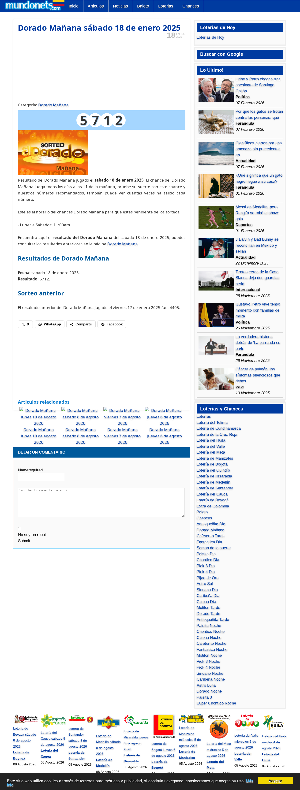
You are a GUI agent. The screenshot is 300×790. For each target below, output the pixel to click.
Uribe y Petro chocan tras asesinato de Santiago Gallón (258, 85)
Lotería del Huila (211, 440)
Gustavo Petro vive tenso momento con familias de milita (258, 310)
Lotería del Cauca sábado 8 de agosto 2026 (53, 738)
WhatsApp (52, 324)
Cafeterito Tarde (211, 536)
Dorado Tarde (208, 613)
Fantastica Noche (212, 649)
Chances (190, 6)
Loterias (165, 6)
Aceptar (275, 780)
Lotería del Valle (211, 446)
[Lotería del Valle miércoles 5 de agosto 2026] (246, 729)
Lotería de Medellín (213, 482)
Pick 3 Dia (206, 566)
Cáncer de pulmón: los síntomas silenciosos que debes (258, 375)
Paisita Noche (209, 625)
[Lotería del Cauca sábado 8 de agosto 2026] (53, 726)
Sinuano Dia (207, 590)
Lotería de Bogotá (212, 464)
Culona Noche (209, 637)
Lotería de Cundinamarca (219, 428)
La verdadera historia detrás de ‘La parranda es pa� (258, 343)
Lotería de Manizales (215, 458)
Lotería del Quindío (213, 470)
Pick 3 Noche (208, 661)
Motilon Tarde (208, 607)
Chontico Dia (208, 560)
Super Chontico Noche (216, 703)
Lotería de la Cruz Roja (217, 434)
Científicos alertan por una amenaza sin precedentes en (259, 149)
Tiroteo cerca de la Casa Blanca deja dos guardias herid (258, 278)
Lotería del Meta (211, 452)
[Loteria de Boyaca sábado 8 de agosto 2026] (25, 722)
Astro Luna (206, 685)
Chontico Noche (211, 631)
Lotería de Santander (215, 488)
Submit (24, 541)
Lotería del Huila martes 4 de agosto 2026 (274, 742)
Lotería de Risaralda (214, 476)
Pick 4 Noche (208, 667)
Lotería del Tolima (212, 422)
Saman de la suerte (214, 548)
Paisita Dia (206, 554)
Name (30, 470)
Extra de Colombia (213, 506)
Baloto (143, 6)
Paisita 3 (204, 697)
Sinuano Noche (210, 673)
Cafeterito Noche (211, 643)
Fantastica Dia (209, 542)
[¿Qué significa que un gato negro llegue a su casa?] (216, 196)
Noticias (120, 6)
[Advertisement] (101, 70)
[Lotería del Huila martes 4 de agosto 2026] (274, 730)
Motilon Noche (209, 655)
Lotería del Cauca (212, 494)
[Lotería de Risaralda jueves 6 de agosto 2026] (136, 725)
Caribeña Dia (208, 595)
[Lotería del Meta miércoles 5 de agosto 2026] (219, 738)
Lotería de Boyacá (213, 500)
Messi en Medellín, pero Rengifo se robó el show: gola (257, 213)
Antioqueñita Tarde (213, 619)
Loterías (204, 416)
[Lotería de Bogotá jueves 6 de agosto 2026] (163, 738)
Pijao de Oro (207, 578)
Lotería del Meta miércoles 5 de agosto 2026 (219, 749)
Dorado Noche (209, 691)
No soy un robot (32, 535)
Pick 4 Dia (206, 572)
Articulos (96, 6)
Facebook (115, 324)
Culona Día (206, 602)
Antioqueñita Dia (211, 524)
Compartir (83, 324)
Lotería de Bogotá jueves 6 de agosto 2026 (163, 749)
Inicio (74, 6)
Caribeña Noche (211, 679)
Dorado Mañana (53, 105)
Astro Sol (205, 583)
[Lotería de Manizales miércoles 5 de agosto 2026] (191, 722)
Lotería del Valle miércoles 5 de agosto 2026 (246, 741)
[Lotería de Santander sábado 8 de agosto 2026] (80, 722)
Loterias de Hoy (210, 37)
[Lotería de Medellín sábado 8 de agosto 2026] (108, 730)
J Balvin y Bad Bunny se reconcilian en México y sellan (257, 245)
